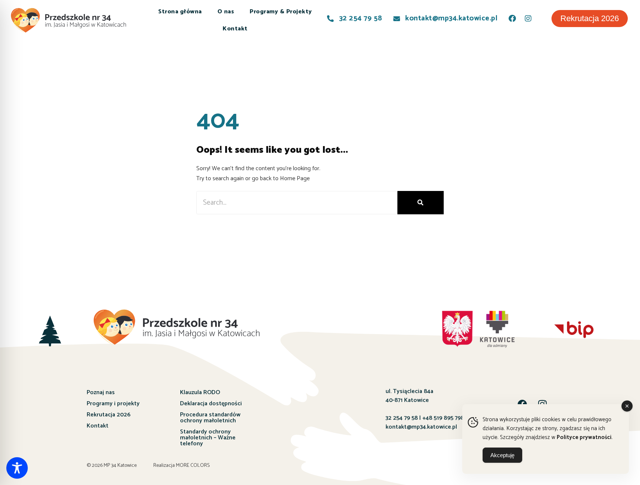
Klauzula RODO (200, 392)
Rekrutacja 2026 (108, 415)
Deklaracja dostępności (211, 404)
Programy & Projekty (281, 12)
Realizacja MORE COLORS (181, 465)
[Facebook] (512, 18)
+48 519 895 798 (443, 418)
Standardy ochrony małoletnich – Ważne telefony (208, 438)
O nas (225, 12)
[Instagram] (528, 18)
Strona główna (180, 12)
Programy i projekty (113, 404)
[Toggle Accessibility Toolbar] (17, 467)
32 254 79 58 (402, 418)
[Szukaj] (420, 202)
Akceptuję (502, 455)
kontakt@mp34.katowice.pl (421, 427)
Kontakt (235, 29)
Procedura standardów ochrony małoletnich (210, 418)
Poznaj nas (101, 392)
